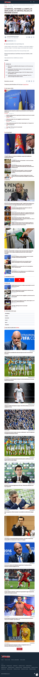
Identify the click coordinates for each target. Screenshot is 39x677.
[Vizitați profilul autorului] (5, 37)
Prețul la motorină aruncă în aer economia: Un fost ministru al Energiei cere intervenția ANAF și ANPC (21, 262)
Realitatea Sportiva (9, 665)
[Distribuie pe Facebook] (29, 37)
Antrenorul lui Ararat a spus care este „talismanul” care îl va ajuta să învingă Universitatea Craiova (19, 76)
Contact (2, 659)
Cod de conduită (22, 659)
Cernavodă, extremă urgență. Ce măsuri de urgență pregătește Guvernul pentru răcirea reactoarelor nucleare (22, 171)
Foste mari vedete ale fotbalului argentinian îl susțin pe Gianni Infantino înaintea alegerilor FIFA (18, 566)
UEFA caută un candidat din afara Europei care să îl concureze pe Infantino (20, 66)
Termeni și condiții (7, 659)
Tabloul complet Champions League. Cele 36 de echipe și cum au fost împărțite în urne (20, 73)
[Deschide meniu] (34, 2)
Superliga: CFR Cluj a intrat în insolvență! (14, 127)
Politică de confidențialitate (15, 659)
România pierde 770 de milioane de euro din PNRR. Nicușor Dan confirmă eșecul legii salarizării (23, 272)
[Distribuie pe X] (34, 37)
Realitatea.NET (3, 665)
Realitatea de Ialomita (11, 667)
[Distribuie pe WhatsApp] (31, 37)
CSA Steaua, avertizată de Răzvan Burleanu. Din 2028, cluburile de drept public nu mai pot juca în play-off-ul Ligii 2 (18, 539)
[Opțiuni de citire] (37, 675)
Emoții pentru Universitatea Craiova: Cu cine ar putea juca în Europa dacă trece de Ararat (19, 70)
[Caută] (31, 2)
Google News (25, 84)
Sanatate (8, 117)
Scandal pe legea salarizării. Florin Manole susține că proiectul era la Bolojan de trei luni (22, 208)
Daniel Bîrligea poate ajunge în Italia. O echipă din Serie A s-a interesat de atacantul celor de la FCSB (17, 645)
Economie (6, 113)
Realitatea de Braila (28, 665)
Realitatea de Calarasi (34, 667)
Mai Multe (19, 648)
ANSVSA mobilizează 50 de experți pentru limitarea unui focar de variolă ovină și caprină (22, 291)
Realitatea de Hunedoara (26, 667)
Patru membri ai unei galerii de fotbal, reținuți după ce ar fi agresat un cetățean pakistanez (23, 301)
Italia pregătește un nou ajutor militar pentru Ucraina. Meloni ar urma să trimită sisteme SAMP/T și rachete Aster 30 (23, 176)
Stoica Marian (32, 350)
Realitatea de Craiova (22, 665)
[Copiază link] (27, 37)
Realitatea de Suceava (19, 667)
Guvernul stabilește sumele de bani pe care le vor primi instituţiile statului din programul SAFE (22, 257)
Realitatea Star (15, 665)
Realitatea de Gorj (15, 36)
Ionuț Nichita (32, 616)
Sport (5, 6)
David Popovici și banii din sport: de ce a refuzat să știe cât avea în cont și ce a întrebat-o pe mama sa (18, 619)
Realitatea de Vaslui (4, 667)
